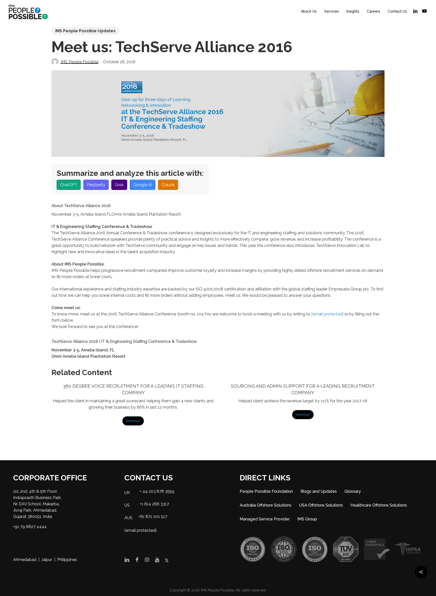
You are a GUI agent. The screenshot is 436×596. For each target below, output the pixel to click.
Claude (168, 184)
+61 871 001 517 (153, 516)
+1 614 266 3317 (154, 504)
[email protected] (327, 314)
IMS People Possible (79, 61)
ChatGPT (68, 184)
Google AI (142, 184)
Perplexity (96, 184)
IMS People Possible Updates (85, 30)
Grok (119, 184)
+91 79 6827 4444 (30, 526)
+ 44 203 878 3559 (157, 491)
